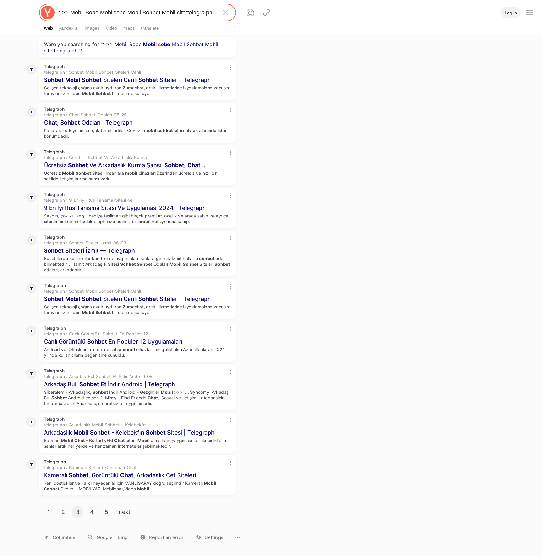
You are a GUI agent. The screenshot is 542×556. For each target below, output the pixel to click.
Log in (511, 12)
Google (105, 537)
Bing (123, 537)
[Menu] (529, 12)
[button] (161, 537)
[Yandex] (48, 12)
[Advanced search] (267, 12)
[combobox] (136, 12)
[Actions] (230, 67)
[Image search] (250, 12)
